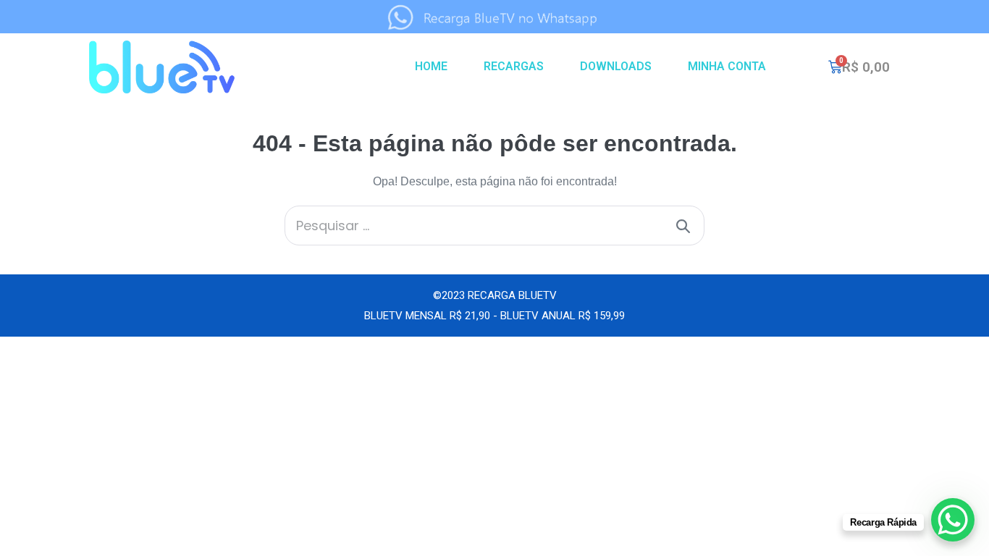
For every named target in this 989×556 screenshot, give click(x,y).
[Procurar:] (494, 226)
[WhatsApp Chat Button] (953, 520)
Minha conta (727, 66)
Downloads (616, 66)
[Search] (683, 225)
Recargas (514, 66)
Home (431, 66)
